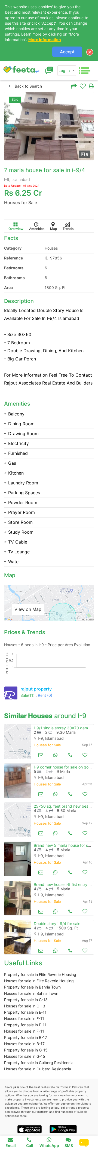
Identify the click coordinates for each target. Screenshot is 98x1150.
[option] (49, 126)
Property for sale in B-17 (25, 1037)
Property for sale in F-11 (25, 1024)
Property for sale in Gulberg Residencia (39, 1062)
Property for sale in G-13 (26, 999)
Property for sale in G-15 (26, 1050)
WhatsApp (49, 1145)
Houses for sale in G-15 (24, 1056)
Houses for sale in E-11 (24, 1018)
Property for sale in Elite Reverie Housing (40, 974)
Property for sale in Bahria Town (32, 987)
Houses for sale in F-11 (24, 1031)
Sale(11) (27, 695)
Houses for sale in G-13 (24, 1006)
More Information (44, 39)
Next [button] (83, 126)
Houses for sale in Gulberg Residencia (37, 1069)
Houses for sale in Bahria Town (31, 993)
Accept (67, 51)
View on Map (27, 609)
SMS (69, 1145)
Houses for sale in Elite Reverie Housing (39, 980)
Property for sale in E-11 (25, 1012)
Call (29, 1145)
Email (10, 1145)
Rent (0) (45, 695)
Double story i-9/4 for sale (57, 923)
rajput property (36, 689)
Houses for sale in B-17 (24, 1043)
